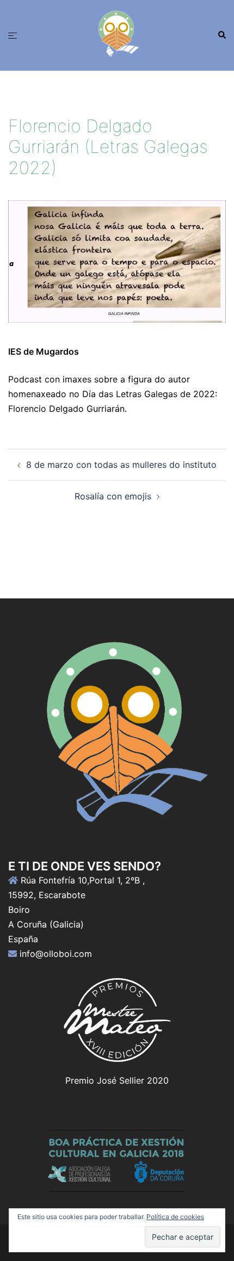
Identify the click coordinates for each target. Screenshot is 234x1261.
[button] (221, 35)
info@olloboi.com (56, 953)
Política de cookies (175, 1217)
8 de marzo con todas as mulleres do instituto (121, 464)
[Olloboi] (117, 34)
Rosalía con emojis (113, 496)
